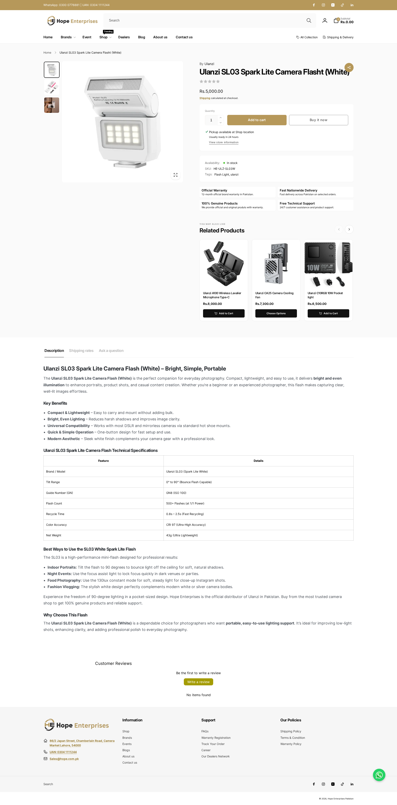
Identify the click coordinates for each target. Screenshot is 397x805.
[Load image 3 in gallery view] (51, 105)
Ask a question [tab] (111, 350)
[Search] (309, 20)
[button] (344, 20)
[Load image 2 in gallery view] (51, 87)
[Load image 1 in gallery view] (51, 69)
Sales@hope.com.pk (64, 758)
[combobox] (209, 20)
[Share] (349, 67)
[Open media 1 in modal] (122, 121)
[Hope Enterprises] (76, 730)
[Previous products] (339, 229)
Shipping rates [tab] (81, 350)
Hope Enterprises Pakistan (341, 798)
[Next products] (349, 229)
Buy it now (319, 120)
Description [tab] (54, 350)
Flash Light (221, 174)
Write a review (198, 682)
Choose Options (276, 313)
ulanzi (234, 174)
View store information (223, 142)
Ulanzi (207, 64)
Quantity (210, 110)
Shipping (205, 98)
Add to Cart (226, 313)
